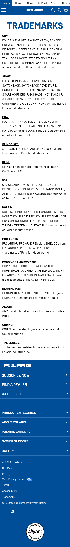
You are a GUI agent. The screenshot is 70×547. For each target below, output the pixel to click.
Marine (54, 3)
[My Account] (59, 10)
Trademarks (9, 496)
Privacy (6, 474)
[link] (35, 412)
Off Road (18, 3)
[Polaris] (35, 10)
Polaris (6, 3)
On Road (42, 3)
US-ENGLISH (11, 394)
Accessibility (9, 490)
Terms (5, 484)
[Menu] (3, 10)
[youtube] (3, 511)
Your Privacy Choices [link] (14, 479)
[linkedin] (12, 511)
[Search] (53, 10)
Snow (30, 3)
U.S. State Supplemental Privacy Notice (24, 502)
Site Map (7, 468)
